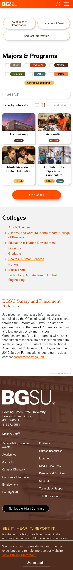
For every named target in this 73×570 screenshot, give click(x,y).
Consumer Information (16, 477)
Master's (61, 65)
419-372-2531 (11, 424)
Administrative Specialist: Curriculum (54, 171)
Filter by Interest (15, 105)
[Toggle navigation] (67, 4)
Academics (9, 454)
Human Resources (50, 451)
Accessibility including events (16, 445)
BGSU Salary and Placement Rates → (31, 304)
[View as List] (37, 105)
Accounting (54, 135)
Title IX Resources (50, 496)
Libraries (44, 458)
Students (44, 481)
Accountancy (18, 135)
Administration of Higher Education (19, 169)
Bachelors (38, 65)
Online (39, 74)
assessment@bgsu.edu (30, 357)
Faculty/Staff (10, 492)
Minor (16, 65)
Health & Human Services (26, 259)
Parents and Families (52, 473)
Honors (13, 264)
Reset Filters (60, 105)
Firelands (61, 74)
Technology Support (51, 488)
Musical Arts (17, 270)
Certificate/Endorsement (39, 82)
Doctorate (18, 74)
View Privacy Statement (19, 555)
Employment (10, 484)
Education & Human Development (32, 243)
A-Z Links (8, 462)
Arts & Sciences (19, 227)
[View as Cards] (42, 105)
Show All (36, 194)
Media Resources (50, 466)
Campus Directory (13, 469)
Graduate (14, 253)
